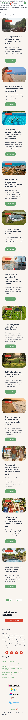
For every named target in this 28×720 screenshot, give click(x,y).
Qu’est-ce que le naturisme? (10, 664)
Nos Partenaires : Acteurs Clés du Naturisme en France (12, 673)
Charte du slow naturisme (9, 661)
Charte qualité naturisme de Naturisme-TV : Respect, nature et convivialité (12, 668)
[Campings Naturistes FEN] (14, 685)
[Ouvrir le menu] (25, 2)
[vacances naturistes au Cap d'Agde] (14, 689)
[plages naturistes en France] (14, 702)
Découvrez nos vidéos (14, 620)
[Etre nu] (14, 698)
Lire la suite (10, 61)
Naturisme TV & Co (8, 677)
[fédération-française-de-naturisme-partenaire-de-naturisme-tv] (14, 693)
